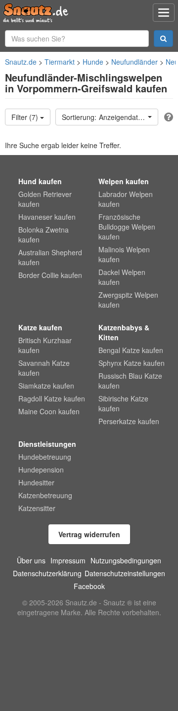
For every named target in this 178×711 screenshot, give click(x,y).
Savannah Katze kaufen (44, 368)
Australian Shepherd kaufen (50, 257)
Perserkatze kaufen (128, 421)
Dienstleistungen (47, 444)
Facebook (89, 586)
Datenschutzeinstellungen (125, 573)
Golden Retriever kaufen (45, 199)
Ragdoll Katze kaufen (51, 398)
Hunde (93, 62)
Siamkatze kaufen (46, 386)
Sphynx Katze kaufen (131, 363)
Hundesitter (36, 482)
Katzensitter (36, 508)
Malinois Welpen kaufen (124, 254)
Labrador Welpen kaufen (125, 199)
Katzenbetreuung (45, 495)
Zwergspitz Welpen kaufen (128, 300)
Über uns (31, 560)
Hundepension (41, 469)
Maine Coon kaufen (49, 411)
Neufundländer (134, 62)
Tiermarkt (59, 62)
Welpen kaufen (123, 181)
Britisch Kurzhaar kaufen (45, 345)
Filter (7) (25, 117)
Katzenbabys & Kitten (123, 332)
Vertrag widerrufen (89, 534)
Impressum (68, 560)
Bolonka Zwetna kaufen (43, 234)
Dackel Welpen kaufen (121, 277)
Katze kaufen (40, 327)
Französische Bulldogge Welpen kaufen (126, 226)
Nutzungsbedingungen (125, 560)
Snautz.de (21, 62)
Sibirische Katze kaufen (123, 403)
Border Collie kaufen (50, 275)
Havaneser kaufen (47, 217)
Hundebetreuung (44, 457)
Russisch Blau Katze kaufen (130, 381)
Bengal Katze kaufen (130, 350)
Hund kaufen (40, 181)
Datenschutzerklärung (47, 573)
